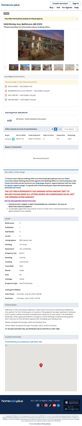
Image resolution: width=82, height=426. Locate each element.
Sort (60, 129)
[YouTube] (54, 405)
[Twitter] (42, 405)
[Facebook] (38, 405)
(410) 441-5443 (14, 188)
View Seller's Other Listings (14, 172)
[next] (76, 67)
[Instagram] (46, 405)
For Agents (67, 7)
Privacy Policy (46, 424)
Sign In (76, 3)
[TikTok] (50, 405)
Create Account (60, 3)
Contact (57, 401)
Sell (58, 7)
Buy (51, 7)
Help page (40, 183)
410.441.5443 (57, 421)
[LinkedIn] (58, 405)
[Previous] (5, 67)
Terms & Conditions (35, 424)
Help (76, 7)
